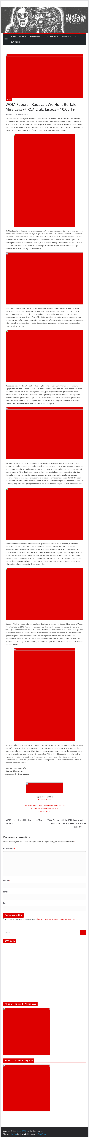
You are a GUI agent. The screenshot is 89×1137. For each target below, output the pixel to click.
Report (8, 99)
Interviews (35, 36)
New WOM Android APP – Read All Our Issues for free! (44, 805)
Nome (6, 880)
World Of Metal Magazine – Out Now (44, 808)
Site (4, 903)
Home (13, 36)
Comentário (9, 848)
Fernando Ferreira (25, 114)
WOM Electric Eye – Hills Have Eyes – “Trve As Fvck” (24, 822)
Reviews (65, 36)
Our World (16, 42)
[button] (25, 36)
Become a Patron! (44, 800)
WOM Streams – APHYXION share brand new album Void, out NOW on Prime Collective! (65, 823)
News (21, 36)
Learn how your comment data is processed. (56, 919)
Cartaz (78, 36)
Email (6, 892)
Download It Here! (44, 811)
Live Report (51, 36)
